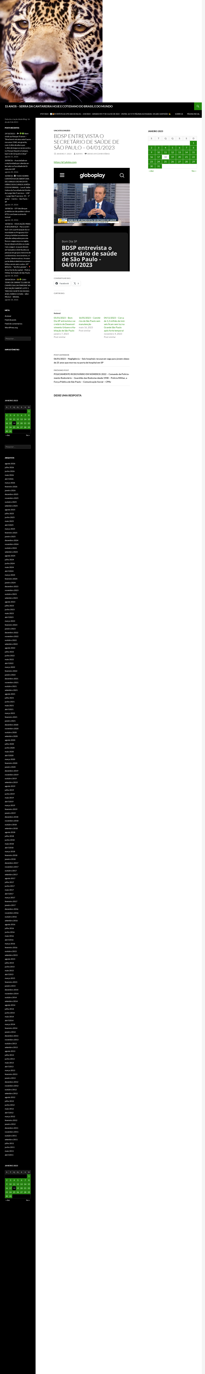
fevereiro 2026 (11, 486)
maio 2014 (9, 1016)
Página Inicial (193, 114)
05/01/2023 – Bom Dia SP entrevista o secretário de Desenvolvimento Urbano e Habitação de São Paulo (65, 324)
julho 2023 (9, 605)
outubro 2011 (11, 1135)
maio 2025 (9, 521)
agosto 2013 (10, 1051)
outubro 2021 (11, 686)
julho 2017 (9, 882)
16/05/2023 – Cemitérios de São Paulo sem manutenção (90, 320)
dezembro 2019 (11, 771)
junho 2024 (10, 563)
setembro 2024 (11, 552)
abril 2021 (9, 709)
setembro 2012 (11, 1093)
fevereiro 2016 (11, 947)
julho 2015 (9, 963)
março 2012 (10, 1116)
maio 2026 (9, 475)
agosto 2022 (10, 648)
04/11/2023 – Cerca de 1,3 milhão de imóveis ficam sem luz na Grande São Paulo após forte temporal (114, 324)
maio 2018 (9, 844)
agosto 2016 (10, 924)
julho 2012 (9, 1101)
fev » (194, 170)
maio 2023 (9, 613)
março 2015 (10, 978)
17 (158, 157)
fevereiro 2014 (11, 1028)
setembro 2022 (11, 644)
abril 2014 (9, 1020)
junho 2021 (10, 701)
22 (193, 157)
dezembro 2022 (11, 632)
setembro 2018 (11, 828)
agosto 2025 (10, 509)
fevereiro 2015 (11, 982)
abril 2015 (9, 974)
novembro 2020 (11, 728)
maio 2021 (9, 705)
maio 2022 (9, 659)
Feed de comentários (13, 323)
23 (151, 161)
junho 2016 (10, 932)
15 (193, 152)
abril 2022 (9, 663)
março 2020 (10, 759)
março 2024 (10, 575)
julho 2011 (9, 1143)
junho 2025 (10, 517)
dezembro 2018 (11, 817)
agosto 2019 (10, 786)
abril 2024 (9, 571)
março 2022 (10, 667)
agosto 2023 (10, 602)
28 (186, 161)
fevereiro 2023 (11, 625)
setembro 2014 (11, 1001)
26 (172, 161)
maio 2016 (9, 936)
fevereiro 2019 (11, 809)
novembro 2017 (11, 867)
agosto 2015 (10, 959)
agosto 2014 (10, 1005)
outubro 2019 (11, 778)
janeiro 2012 (10, 1124)
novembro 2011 (11, 1132)
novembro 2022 (11, 636)
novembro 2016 (11, 913)
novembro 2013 (11, 1039)
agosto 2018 (10, 832)
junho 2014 (10, 1013)
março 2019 (10, 805)
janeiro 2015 (10, 986)
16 (151, 157)
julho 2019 (9, 790)
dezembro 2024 (11, 540)
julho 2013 (9, 1055)
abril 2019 (9, 801)
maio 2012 (9, 1109)
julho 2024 (9, 559)
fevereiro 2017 (11, 901)
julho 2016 (9, 928)
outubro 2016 (11, 917)
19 (172, 157)
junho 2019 (10, 794)
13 (179, 152)
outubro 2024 (11, 548)
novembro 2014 (11, 993)
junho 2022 (10, 655)
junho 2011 (10, 1147)
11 (165, 152)
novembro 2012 (11, 1086)
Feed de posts (10, 320)
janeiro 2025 (10, 536)
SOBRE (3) (179, 114)
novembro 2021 (11, 682)
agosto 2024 (10, 555)
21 (186, 157)
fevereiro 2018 (11, 855)
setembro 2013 (11, 1047)
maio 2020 (9, 751)
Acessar (8, 316)
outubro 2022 (11, 640)
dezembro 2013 (11, 1036)
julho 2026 (9, 467)
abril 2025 (9, 525)
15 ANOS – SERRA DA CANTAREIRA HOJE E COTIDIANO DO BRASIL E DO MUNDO (59, 106)
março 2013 (10, 1070)
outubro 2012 (11, 1089)
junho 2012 (10, 1105)
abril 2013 (9, 1066)
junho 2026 (10, 471)
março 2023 (10, 621)
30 (151, 166)
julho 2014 (9, 1009)
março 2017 (10, 897)
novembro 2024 (11, 544)
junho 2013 (10, 1059)
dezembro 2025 (11, 494)
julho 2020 (9, 744)
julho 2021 (9, 698)
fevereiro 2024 (11, 579)
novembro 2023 (11, 590)
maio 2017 (9, 890)
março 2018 (10, 851)
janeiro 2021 (10, 721)
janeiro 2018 (10, 859)
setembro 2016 (11, 920)
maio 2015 (9, 970)
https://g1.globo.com (65, 162)
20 (179, 157)
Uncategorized (62, 130)
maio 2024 (9, 567)
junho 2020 (10, 748)
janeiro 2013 (10, 1078)
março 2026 (10, 483)
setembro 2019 (11, 782)
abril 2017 (9, 893)
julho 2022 (9, 652)
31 (158, 166)
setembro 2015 (11, 955)
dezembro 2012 (11, 1082)
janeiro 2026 (10, 490)
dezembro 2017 (11, 863)
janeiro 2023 (10, 628)
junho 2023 (10, 609)
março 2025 (10, 529)
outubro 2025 (11, 502)
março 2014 (10, 1024)
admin (79, 154)
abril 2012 (9, 1112)
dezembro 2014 (11, 989)
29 (193, 161)
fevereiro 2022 (11, 671)
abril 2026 (9, 479)
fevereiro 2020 (11, 763)
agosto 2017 (10, 878)
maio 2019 (9, 797)
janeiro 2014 (10, 1032)
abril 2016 (9, 940)
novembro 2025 (11, 498)
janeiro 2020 (10, 767)
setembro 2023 (11, 598)
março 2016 (10, 943)
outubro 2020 (11, 732)
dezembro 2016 (11, 909)
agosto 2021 (10, 694)
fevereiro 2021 (11, 717)
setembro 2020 (11, 736)
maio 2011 (9, 1151)
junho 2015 (10, 966)
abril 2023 (9, 617)
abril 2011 (9, 1155)
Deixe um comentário (98, 154)
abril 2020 (9, 755)
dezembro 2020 (11, 724)
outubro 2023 (11, 594)
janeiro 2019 (10, 813)
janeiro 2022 (10, 675)
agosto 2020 (10, 740)
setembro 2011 (11, 1139)
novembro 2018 (11, 821)
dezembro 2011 (11, 1128)
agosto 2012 (10, 1097)
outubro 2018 (11, 824)
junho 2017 (10, 886)
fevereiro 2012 (11, 1120)
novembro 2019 (11, 774)
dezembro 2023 (11, 586)
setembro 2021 (11, 690)
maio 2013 (9, 1062)
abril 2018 (9, 847)
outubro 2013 (11, 1043)
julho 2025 (9, 513)
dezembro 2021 (11, 678)
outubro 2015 (11, 951)
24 (158, 161)
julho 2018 (9, 836)
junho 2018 (10, 840)
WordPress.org (11, 327)
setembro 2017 (11, 874)
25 (165, 161)
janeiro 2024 (10, 582)
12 (172, 152)
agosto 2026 (10, 463)
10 (158, 152)
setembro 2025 (11, 506)
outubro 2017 (11, 870)
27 (179, 161)
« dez (151, 170)
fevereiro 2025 (11, 532)
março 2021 (10, 713)
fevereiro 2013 (11, 1074)
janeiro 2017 (10, 905)
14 (186, 152)
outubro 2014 (11, 997)
